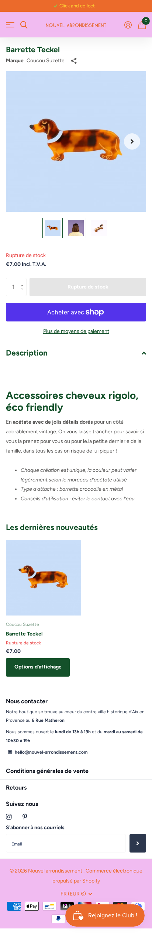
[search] (23, 25)
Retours (16, 787)
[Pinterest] (25, 817)
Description (27, 352)
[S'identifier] (128, 25)
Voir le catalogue (10, 25)
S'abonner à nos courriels (35, 827)
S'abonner (137, 843)
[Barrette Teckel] (43, 578)
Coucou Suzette (46, 60)
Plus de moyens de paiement (76, 331)
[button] (132, 141)
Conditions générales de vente (47, 770)
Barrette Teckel (24, 634)
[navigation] (52, 228)
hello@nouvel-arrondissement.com (51, 752)
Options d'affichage (38, 667)
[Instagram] (8, 817)
